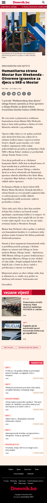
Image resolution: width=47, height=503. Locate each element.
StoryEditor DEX (27, 497)
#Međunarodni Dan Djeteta (28, 347)
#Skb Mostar (8, 347)
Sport (19, 469)
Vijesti (10, 469)
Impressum (22, 481)
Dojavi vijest (22, 483)
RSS (15, 483)
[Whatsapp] (24, 94)
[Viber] (29, 94)
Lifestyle (30, 474)
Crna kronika (19, 474)
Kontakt (30, 483)
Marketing (13, 481)
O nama (6, 481)
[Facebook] (4, 94)
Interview (27, 469)
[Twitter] (9, 94)
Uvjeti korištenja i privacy (35, 481)
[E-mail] (19, 94)
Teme (37, 469)
